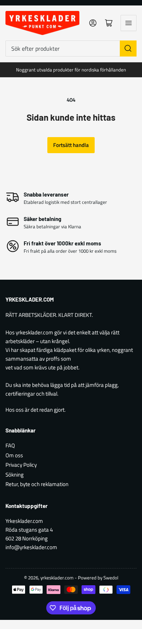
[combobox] (71, 48)
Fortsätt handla (71, 145)
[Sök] (128, 48)
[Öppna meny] (129, 23)
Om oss (14, 455)
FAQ (10, 445)
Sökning (14, 474)
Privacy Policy (21, 465)
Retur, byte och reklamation (36, 484)
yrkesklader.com (57, 577)
